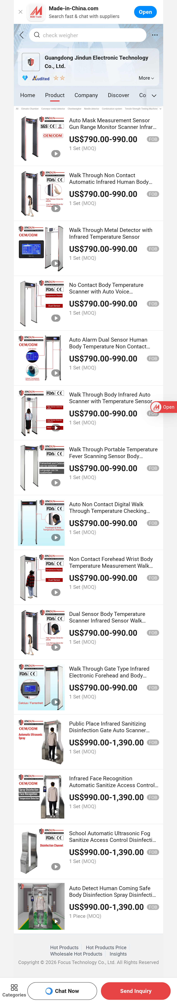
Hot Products (64, 947)
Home (27, 95)
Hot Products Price (106, 947)
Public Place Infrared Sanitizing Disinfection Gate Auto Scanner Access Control (107, 730)
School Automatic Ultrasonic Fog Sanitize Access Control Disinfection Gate (114, 839)
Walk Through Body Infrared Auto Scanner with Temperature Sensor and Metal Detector (110, 401)
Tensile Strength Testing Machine (141, 108)
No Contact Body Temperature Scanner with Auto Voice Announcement (106, 291)
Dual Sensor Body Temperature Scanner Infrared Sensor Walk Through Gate (107, 620)
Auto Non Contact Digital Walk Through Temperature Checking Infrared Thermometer (107, 510)
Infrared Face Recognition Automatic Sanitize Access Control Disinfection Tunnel (112, 784)
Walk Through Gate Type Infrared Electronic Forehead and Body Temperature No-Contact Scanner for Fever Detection (110, 678)
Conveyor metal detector (53, 108)
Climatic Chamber (30, 108)
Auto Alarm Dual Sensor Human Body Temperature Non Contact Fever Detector (108, 346)
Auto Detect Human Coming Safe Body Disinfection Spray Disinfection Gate (113, 894)
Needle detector (91, 108)
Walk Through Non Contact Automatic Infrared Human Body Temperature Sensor (109, 181)
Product (55, 95)
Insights (118, 954)
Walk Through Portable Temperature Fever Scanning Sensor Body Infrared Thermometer (113, 455)
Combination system (112, 108)
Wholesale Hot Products (76, 954)
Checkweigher (74, 108)
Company (86, 95)
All (17, 108)
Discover (118, 95)
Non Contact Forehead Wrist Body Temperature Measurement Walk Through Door (111, 565)
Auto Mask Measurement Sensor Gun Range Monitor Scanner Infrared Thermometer (114, 126)
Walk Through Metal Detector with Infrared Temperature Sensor (110, 233)
